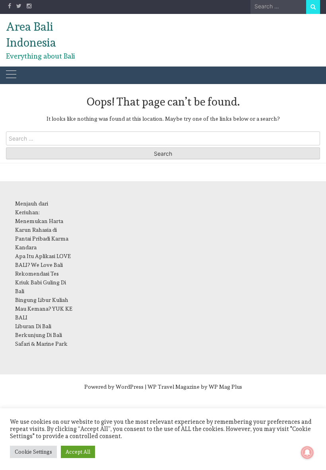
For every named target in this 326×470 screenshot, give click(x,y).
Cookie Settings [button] (33, 452)
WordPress (130, 387)
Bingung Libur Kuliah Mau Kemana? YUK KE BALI (43, 309)
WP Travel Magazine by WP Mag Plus (194, 387)
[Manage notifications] (307, 452)
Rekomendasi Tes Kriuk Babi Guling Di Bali (40, 282)
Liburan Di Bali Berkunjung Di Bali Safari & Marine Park (41, 335)
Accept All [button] (78, 452)
